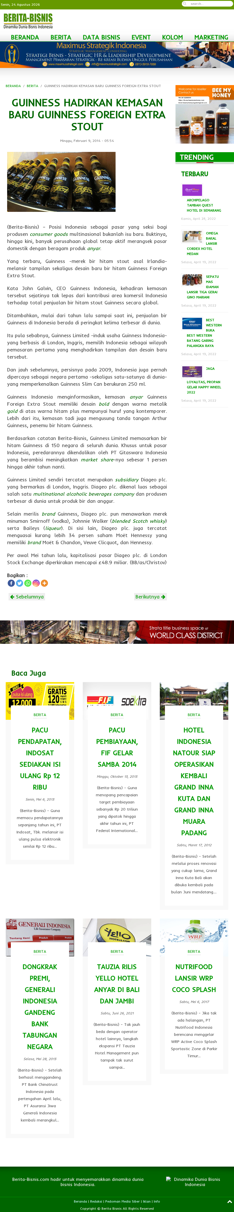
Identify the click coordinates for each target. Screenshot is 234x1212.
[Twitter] (19, 583)
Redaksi (96, 1201)
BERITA (61, 37)
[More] (44, 583)
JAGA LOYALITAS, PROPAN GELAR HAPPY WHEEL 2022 (204, 380)
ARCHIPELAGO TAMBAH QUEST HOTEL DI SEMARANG (204, 205)
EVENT (141, 37)
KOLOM (172, 37)
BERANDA (25, 37)
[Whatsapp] (27, 583)
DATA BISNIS (101, 37)
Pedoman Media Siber (122, 1201)
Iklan (147, 1201)
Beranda (80, 1201)
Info (157, 1201)
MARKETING (211, 37)
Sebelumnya (29, 597)
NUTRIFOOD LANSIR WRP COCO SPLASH (194, 978)
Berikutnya (148, 597)
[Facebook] (11, 583)
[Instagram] (36, 583)
